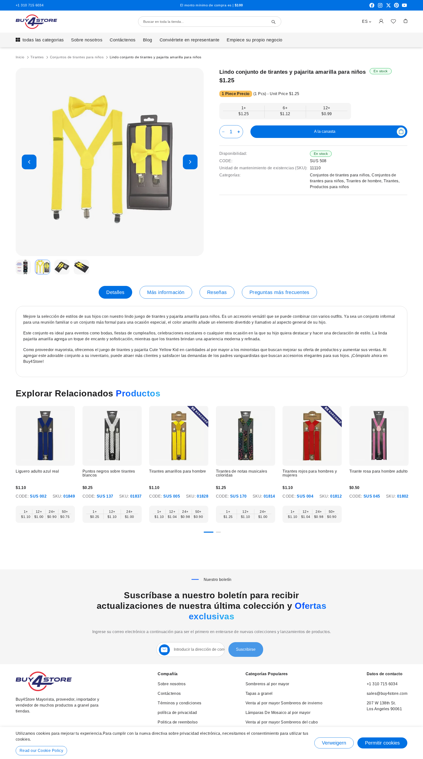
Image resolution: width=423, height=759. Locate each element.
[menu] (211, 40)
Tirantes (37, 57)
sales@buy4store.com (387, 693)
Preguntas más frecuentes (279, 292)
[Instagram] (380, 7)
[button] (366, 21)
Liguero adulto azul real (37, 471)
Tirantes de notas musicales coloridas (241, 473)
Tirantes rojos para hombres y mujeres (309, 473)
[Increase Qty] (239, 131)
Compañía (167, 674)
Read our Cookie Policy (41, 750)
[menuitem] (40, 40)
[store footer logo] (44, 690)
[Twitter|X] (388, 7)
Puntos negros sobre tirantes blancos (108, 473)
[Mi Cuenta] (381, 21)
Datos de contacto (384, 674)
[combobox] (209, 21)
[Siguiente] (406, 435)
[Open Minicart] (405, 21)
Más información (166, 292)
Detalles (115, 292)
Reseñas (217, 292)
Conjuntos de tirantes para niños (77, 57)
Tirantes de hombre (364, 181)
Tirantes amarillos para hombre (177, 471)
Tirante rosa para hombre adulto (378, 471)
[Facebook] (372, 7)
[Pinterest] (396, 7)
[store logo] (36, 21)
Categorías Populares (267, 674)
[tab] (115, 292)
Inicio (20, 57)
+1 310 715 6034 (30, 5)
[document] (211, 743)
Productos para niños (329, 187)
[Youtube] (404, 7)
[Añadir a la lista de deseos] (393, 21)
